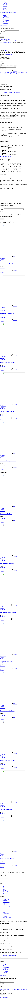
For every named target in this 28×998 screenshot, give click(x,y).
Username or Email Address (6, 28)
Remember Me (5, 34)
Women (4, 989)
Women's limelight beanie (8, 461)
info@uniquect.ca (4, 878)
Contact (5, 9)
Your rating (3, 188)
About (4, 8)
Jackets (11, 989)
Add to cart (3, 68)
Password (2, 31)
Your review (3, 191)
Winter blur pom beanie (7, 362)
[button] (2, 261)
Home (1, 42)
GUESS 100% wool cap (7, 313)
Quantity (2, 63)
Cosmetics (18, 989)
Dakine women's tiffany (7, 411)
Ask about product (18, 73)
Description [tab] (5, 92)
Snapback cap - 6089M (7, 661)
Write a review (8, 54)
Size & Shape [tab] (12, 92)
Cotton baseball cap (6, 514)
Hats (10, 42)
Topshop (5, 55)
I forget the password (5, 39)
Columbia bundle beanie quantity (9, 65)
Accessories (6, 42)
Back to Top (3, 975)
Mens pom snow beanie (7, 859)
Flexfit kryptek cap (6, 809)
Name (2, 209)
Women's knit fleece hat (7, 264)
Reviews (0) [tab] (18, 92)
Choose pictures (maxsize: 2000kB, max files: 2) (11, 203)
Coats (14, 989)
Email (2, 212)
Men (1, 989)
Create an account (11, 40)
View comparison (4, 997)
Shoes (7, 989)
